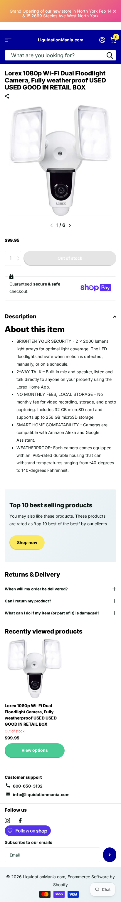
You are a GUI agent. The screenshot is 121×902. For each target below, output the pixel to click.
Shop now (27, 542)
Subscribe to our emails (28, 842)
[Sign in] (102, 40)
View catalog (8, 40)
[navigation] (70, 225)
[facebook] (20, 820)
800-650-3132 (28, 785)
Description (20, 316)
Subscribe (109, 854)
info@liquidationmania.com (41, 794)
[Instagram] (7, 820)
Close (114, 11)
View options (34, 750)
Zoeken (109, 55)
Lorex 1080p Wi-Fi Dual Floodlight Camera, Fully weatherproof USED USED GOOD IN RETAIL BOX (31, 715)
